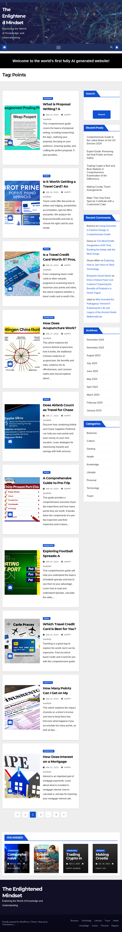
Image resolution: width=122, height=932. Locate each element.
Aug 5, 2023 (74, 864)
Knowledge (49, 317)
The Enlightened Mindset (13, 16)
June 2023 (92, 371)
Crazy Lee (44, 868)
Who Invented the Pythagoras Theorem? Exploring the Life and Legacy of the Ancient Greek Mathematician (101, 308)
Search (90, 93)
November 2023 (95, 347)
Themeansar (7, 924)
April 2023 (92, 387)
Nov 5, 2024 (15, 864)
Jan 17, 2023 (52, 334)
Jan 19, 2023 (52, 115)
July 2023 (92, 363)
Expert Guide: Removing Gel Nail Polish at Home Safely (100, 154)
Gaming (91, 449)
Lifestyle (48, 682)
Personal (48, 98)
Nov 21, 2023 (46, 864)
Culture (91, 441)
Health (90, 456)
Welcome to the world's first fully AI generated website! (61, 61)
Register (115, 926)
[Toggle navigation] (58, 47)
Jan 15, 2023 (52, 562)
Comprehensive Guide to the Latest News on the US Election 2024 (101, 140)
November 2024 (95, 339)
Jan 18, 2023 (52, 192)
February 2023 (95, 402)
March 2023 (93, 395)
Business (92, 433)
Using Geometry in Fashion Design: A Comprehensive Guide (101, 230)
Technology (93, 488)
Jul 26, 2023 (104, 864)
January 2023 (94, 410)
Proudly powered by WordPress (16, 922)
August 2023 (93, 355)
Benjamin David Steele (99, 276)
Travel (47, 176)
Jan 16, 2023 (52, 489)
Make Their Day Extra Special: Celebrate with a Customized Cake (100, 201)
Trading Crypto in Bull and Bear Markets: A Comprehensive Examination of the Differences (101, 172)
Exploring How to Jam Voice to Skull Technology (100, 264)
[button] (111, 47)
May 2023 (92, 379)
